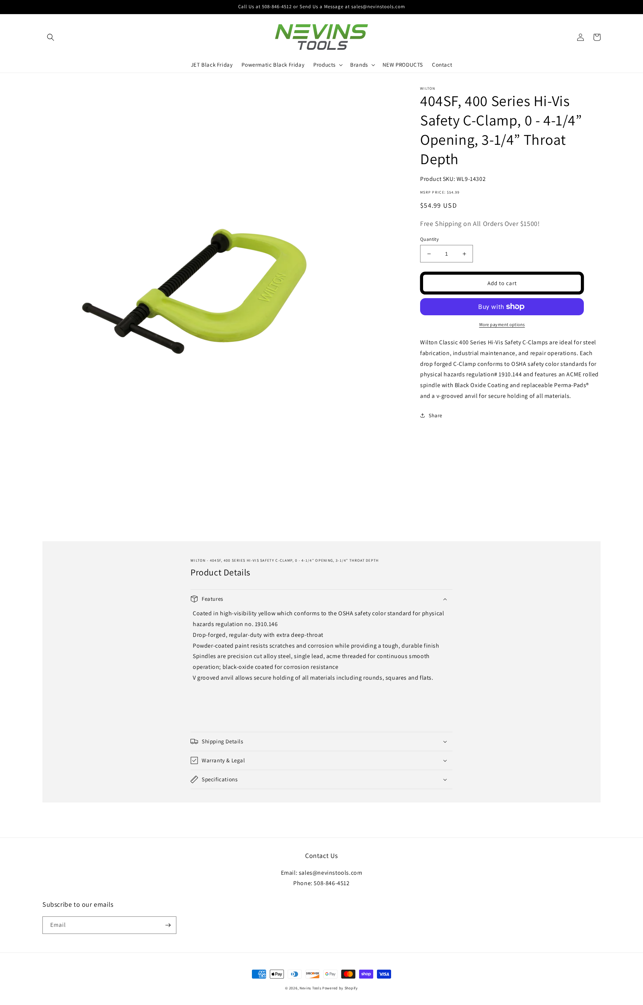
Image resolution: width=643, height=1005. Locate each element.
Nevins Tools (310, 988)
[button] (50, 37)
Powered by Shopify (340, 988)
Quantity (429, 239)
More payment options (502, 324)
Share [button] (435, 415)
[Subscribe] (168, 925)
